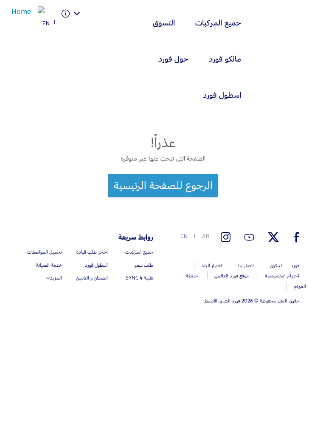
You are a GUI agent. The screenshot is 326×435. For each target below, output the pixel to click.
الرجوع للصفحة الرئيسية (163, 185)
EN (46, 23)
